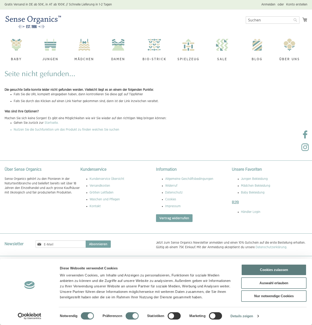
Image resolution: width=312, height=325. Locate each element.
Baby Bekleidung (252, 192)
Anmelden (268, 4)
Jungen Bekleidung (254, 179)
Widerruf (171, 185)
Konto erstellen (296, 4)
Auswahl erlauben (273, 283)
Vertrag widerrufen (174, 218)
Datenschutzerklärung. (271, 247)
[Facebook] (305, 138)
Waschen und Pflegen (105, 199)
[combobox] (272, 20)
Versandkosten (100, 185)
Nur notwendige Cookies (274, 296)
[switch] (132, 316)
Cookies (170, 199)
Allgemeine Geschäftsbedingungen (189, 179)
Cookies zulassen (274, 270)
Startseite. (51, 122)
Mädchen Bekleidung (255, 185)
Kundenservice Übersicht (107, 179)
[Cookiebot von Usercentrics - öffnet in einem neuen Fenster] (30, 316)
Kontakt (95, 206)
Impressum (173, 206)
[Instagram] (305, 150)
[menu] (156, 50)
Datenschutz (174, 192)
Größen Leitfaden (102, 192)
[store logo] (33, 22)
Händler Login (250, 212)
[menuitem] (18, 50)
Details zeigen (241, 316)
